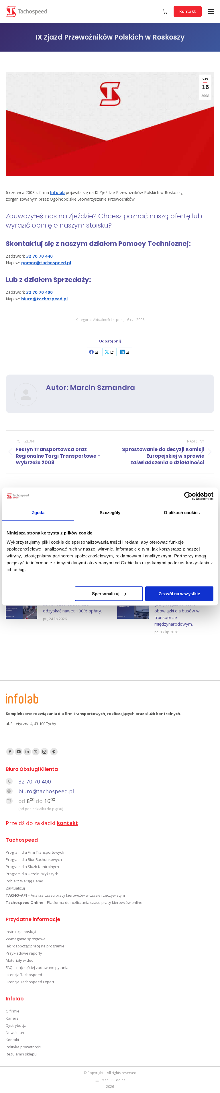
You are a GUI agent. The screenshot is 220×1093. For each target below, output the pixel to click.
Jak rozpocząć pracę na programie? (36, 946)
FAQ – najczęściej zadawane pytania (37, 967)
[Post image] (21, 607)
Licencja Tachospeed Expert (30, 981)
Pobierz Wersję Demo (24, 881)
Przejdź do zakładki (42, 823)
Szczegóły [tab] (110, 512)
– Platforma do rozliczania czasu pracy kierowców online (74, 902)
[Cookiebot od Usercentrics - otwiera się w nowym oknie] (188, 496)
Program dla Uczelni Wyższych (32, 873)
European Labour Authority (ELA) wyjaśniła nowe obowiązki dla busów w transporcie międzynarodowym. (180, 611)
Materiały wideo (20, 960)
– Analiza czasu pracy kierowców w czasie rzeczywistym (65, 895)
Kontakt (12, 1039)
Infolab (57, 192)
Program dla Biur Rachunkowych (34, 859)
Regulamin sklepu (21, 1054)
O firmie (12, 1011)
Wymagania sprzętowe (26, 938)
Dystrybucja (16, 1025)
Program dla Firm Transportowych (35, 852)
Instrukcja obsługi (21, 931)
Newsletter (15, 1032)
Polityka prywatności (23, 1046)
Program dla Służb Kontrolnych (32, 866)
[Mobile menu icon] (210, 11)
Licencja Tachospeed (24, 974)
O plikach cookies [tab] (182, 512)
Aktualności (102, 319)
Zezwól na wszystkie (179, 593)
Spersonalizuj (105, 593)
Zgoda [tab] (38, 512)
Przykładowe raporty (24, 953)
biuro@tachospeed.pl (46, 791)
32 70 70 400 (34, 781)
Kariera (12, 1018)
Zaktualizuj (15, 888)
